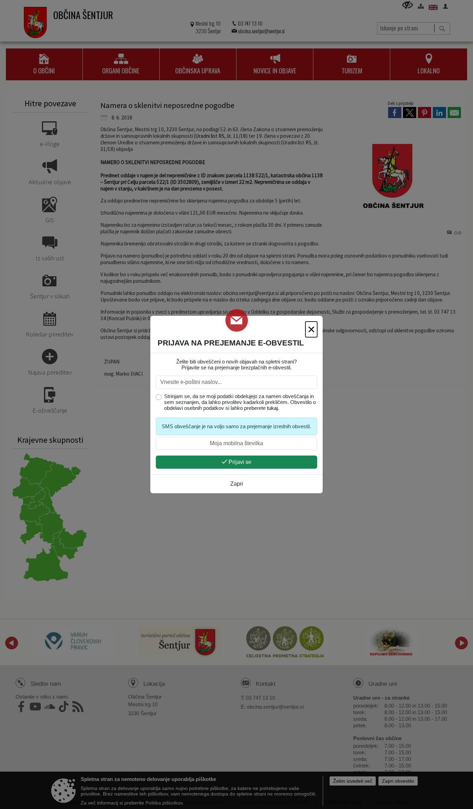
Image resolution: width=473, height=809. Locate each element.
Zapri (236, 484)
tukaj (272, 408)
